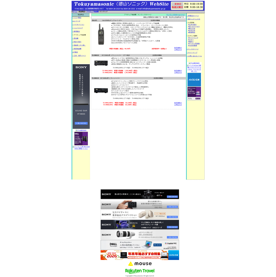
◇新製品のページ (193, 16)
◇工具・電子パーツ (79, 55)
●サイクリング (193, 38)
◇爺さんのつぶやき (193, 19)
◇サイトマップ (192, 52)
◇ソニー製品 (76, 17)
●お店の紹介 (192, 24)
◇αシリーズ (76, 21)
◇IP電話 (75, 52)
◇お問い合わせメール (194, 56)
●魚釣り (191, 41)
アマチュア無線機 (92, 11)
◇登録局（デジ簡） (79, 45)
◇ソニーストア (77, 28)
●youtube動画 (192, 45)
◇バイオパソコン (78, 24)
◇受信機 (75, 38)
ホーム (74, 11)
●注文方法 (191, 30)
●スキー (191, 39)
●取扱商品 (191, 32)
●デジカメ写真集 (194, 43)
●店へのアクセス (194, 26)
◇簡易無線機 (76, 49)
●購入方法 (191, 28)
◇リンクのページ (192, 49)
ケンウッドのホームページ (175, 14)
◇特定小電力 (76, 42)
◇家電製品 (76, 31)
